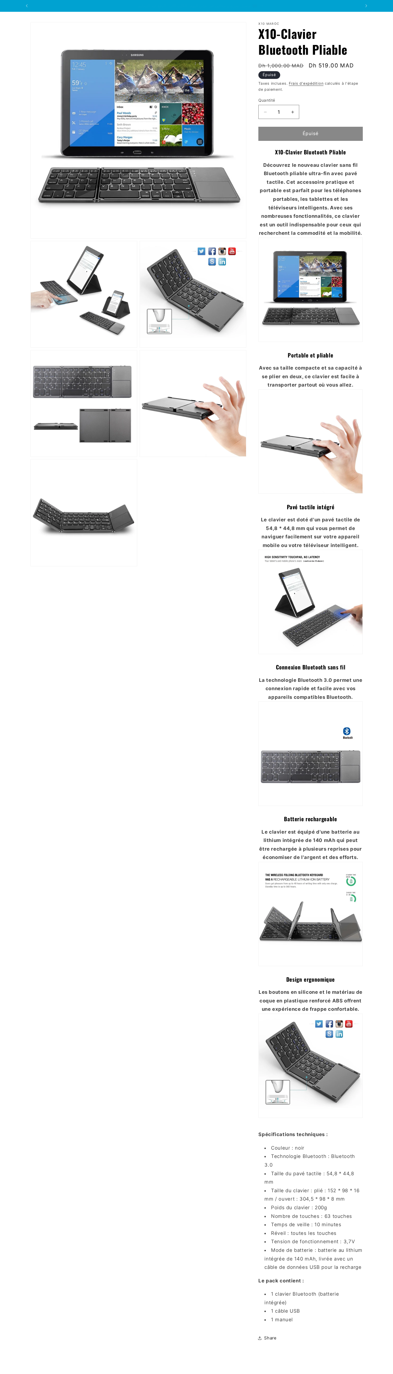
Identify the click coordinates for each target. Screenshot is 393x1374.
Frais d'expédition (306, 83)
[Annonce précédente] (26, 6)
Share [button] (270, 1338)
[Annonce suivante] (366, 6)
